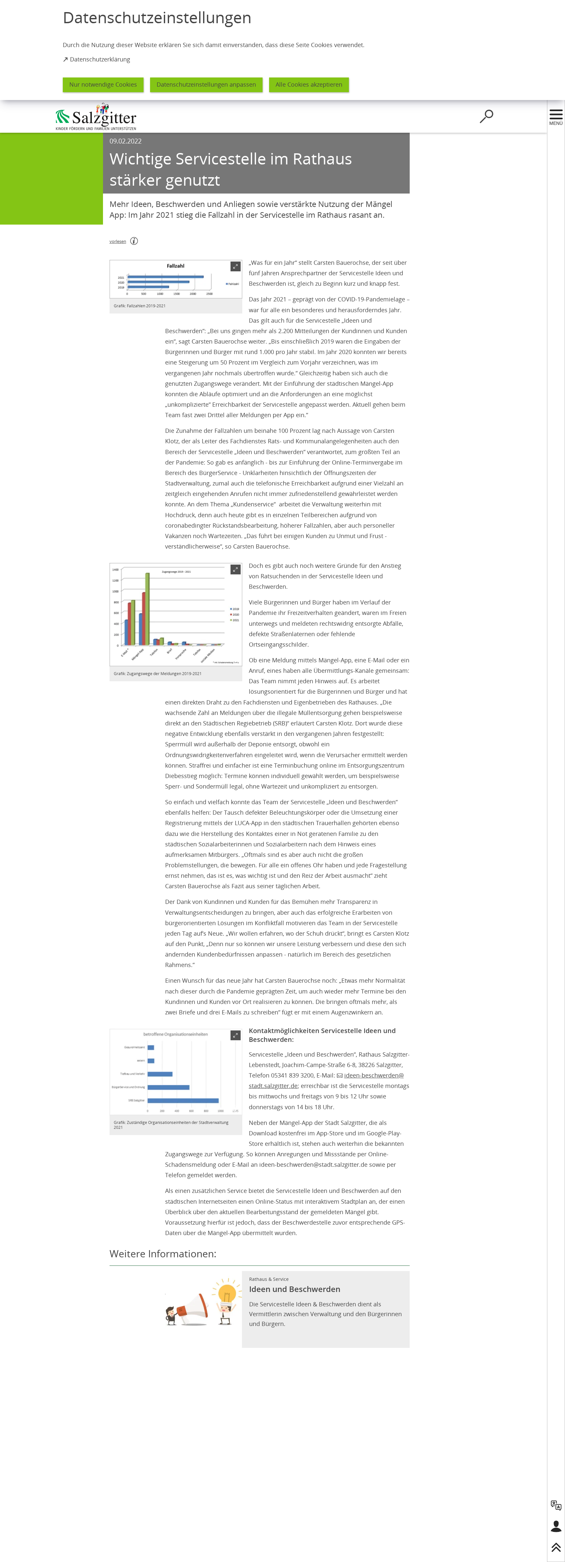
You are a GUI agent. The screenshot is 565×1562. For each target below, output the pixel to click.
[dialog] (282, 50)
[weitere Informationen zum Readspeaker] (134, 241)
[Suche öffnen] (486, 116)
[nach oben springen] (556, 1547)
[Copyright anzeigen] (234, 290)
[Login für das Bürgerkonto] (556, 1526)
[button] (176, 279)
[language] (556, 1505)
